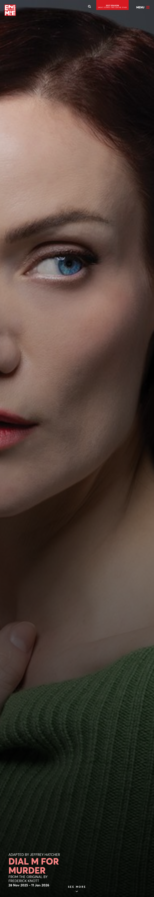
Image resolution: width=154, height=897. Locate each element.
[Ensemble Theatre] (10, 10)
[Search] (89, 7)
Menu (140, 7)
